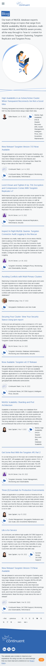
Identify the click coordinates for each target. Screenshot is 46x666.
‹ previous (12, 618)
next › (20, 622)
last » (25, 622)
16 (3, 622)
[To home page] (13, 638)
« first (4, 618)
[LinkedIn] (4, 649)
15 (41, 618)
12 (29, 618)
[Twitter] (9, 649)
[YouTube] (13, 649)
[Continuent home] (23, 3)
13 (33, 618)
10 (22, 618)
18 (11, 622)
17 (7, 622)
